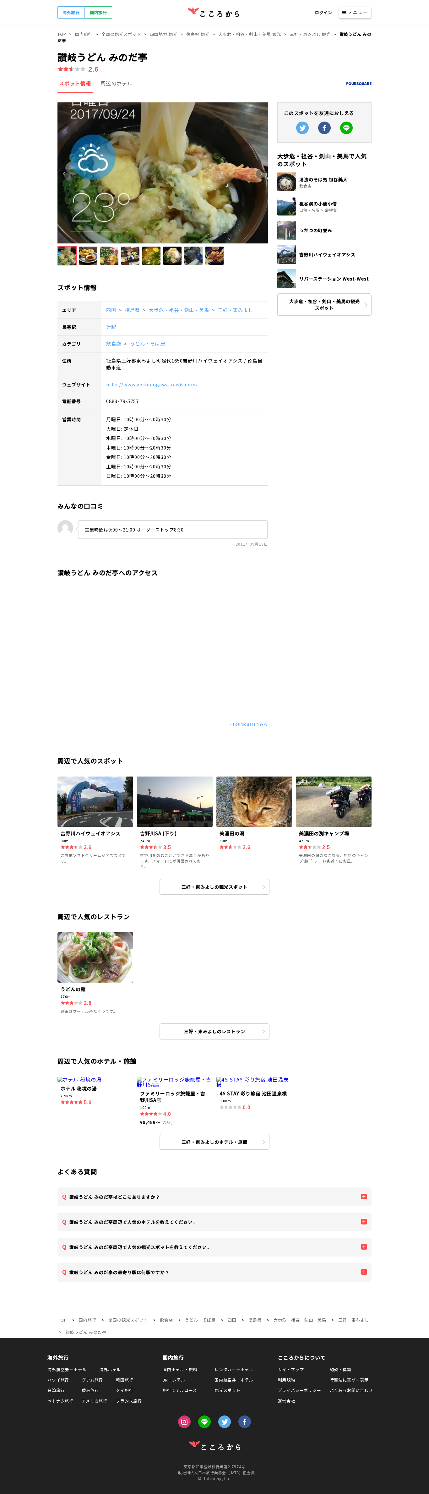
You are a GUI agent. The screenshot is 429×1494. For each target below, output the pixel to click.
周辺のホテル (116, 83)
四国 (111, 310)
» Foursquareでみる (249, 724)
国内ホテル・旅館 (180, 1369)
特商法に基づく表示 (349, 1380)
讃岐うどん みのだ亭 (86, 1332)
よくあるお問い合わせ (351, 1390)
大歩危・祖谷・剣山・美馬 (179, 310)
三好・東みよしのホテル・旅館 (214, 1142)
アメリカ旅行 (94, 1401)
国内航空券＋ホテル (234, 1380)
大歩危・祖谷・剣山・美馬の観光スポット (324, 304)
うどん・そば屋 (147, 343)
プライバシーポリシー (299, 1390)
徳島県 (133, 310)
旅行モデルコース (180, 1390)
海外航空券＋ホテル (66, 1369)
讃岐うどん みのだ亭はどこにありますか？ (114, 1197)
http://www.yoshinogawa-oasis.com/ (152, 384)
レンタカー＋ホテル (234, 1369)
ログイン (323, 12)
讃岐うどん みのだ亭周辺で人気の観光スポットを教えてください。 (140, 1247)
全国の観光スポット (128, 1320)
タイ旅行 (124, 1390)
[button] (67, 255)
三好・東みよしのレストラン (214, 1031)
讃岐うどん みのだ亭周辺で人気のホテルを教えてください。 (133, 1222)
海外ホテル (110, 1369)
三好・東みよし (235, 310)
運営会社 (286, 1401)
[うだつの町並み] (324, 238)
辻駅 (111, 327)
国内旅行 (98, 12)
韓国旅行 (124, 1380)
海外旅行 (71, 12)
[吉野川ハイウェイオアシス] (324, 262)
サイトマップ (291, 1369)
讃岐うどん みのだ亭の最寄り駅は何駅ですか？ (119, 1272)
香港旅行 (90, 1390)
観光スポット (228, 1390)
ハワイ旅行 (58, 1380)
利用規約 (286, 1380)
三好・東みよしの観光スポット (214, 887)
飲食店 (114, 343)
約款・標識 (340, 1369)
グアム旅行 (92, 1380)
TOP (62, 1320)
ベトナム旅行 (60, 1401)
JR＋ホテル (174, 1380)
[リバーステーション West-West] (324, 286)
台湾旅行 (56, 1390)
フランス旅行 (129, 1401)
